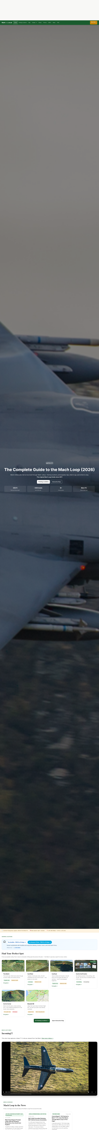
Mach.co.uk (7, 22)
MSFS (49, 22)
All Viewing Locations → (41, 1020)
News (54, 22)
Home (15, 22)
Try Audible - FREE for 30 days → (17, 942)
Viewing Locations (23, 22)
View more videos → (47, 1038)
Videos (40, 22)
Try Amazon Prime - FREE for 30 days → (40, 942)
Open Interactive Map (58, 1020)
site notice (17, 947)
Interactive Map (56, 482)
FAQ (58, 22)
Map (29, 22)
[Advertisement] (43, 10)
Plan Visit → (93, 22)
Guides (34, 22)
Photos (45, 22)
